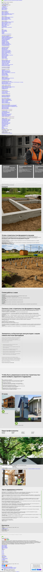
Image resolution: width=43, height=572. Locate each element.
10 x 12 (3, 554)
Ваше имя (14, 466)
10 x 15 (3, 554)
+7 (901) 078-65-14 (5, 4)
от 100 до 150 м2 (4, 558)
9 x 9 (2, 552)
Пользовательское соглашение (7, 133)
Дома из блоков (4, 545)
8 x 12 (3, 551)
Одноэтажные (4, 556)
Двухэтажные (4, 556)
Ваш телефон (15, 467)
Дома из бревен (4, 546)
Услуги (3, 33)
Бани (2, 548)
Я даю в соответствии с (21, 469)
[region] (21, 504)
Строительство (4, 7)
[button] (7, 433)
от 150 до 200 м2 (5, 558)
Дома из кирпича (5, 547)
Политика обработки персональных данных (9, 567)
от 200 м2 (3, 560)
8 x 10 (3, 550)
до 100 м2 (3, 559)
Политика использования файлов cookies (9, 568)
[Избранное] (2, 2)
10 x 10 (3, 553)
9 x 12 (3, 552)
